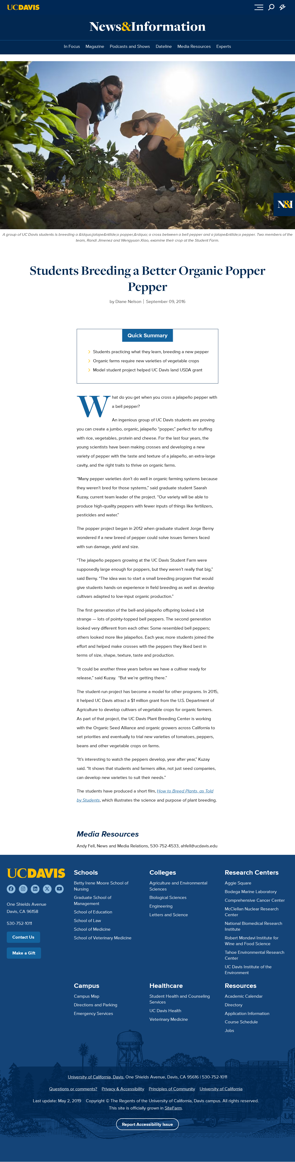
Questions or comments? (73, 1088)
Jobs (229, 1030)
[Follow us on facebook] (11, 889)
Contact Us (23, 937)
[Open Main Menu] (259, 7)
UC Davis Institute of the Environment (248, 969)
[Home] (36, 873)
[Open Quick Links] (282, 7)
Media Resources (194, 46)
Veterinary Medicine (168, 1019)
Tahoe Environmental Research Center (254, 955)
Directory (233, 1004)
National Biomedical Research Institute (253, 926)
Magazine (95, 46)
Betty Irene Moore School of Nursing (101, 886)
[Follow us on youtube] (59, 889)
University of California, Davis (95, 1077)
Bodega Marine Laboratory (251, 891)
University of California (221, 1088)
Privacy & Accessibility (123, 1088)
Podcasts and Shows (130, 46)
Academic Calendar (244, 996)
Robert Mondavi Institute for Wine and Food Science (251, 940)
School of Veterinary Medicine (103, 937)
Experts (223, 46)
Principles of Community (172, 1088)
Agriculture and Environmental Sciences (178, 886)
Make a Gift (23, 953)
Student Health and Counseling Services (179, 999)
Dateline (164, 46)
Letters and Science (168, 914)
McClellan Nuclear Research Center (251, 911)
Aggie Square (238, 883)
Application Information (247, 1013)
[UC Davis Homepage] (23, 7)
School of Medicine (92, 929)
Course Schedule (241, 1021)
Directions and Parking (95, 1004)
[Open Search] (271, 7)
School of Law (87, 920)
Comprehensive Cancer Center (255, 900)
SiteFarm (173, 1108)
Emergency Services (93, 1013)
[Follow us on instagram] (23, 889)
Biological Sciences (168, 897)
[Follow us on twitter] (47, 889)
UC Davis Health (165, 1010)
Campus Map (86, 996)
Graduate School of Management (92, 900)
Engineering (161, 906)
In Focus (72, 46)
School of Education (93, 911)
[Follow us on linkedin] (35, 889)
